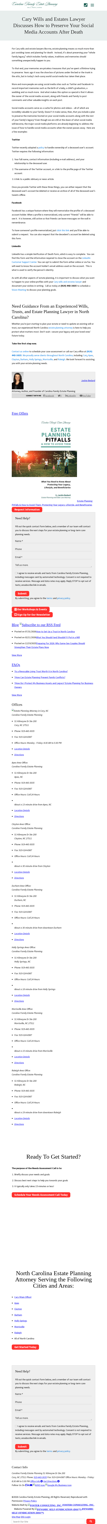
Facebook (49, 395)
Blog (15, 625)
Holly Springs (35, 359)
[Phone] (85, 5)
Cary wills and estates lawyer (68, 281)
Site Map (16, 1516)
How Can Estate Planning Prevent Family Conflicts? (39, 677)
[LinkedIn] (28, 1485)
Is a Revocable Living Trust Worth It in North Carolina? (41, 671)
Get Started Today (25, 1347)
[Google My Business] (58, 1485)
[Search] (90, 1521)
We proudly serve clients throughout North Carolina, (48, 355)
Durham (24, 359)
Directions (19, 754)
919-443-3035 (40, 1477)
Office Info (35, 1481)
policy (41, 147)
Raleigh (61, 359)
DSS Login (26, 1516)
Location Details (22, 748)
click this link (63, 230)
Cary (85, 355)
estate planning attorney (60, 327)
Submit (22, 593)
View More (17, 655)
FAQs (16, 665)
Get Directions (50, 1481)
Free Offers (20, 413)
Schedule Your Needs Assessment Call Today (41, 1195)
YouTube (86, 395)
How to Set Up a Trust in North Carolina (55, 631)
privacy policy (63, 598)
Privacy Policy (30, 1500)
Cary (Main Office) (22, 1297)
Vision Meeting (19, 289)
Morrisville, (48, 359)
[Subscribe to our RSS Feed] (40, 625)
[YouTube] (31, 1485)
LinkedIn (71, 395)
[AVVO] (39, 1485)
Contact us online (20, 351)
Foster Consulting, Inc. (78, 1505)
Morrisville (19, 1326)
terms (49, 598)
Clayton (15, 359)
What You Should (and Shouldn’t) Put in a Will (58, 637)
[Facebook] (26, 1485)
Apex (90, 355)
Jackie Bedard (88, 380)
